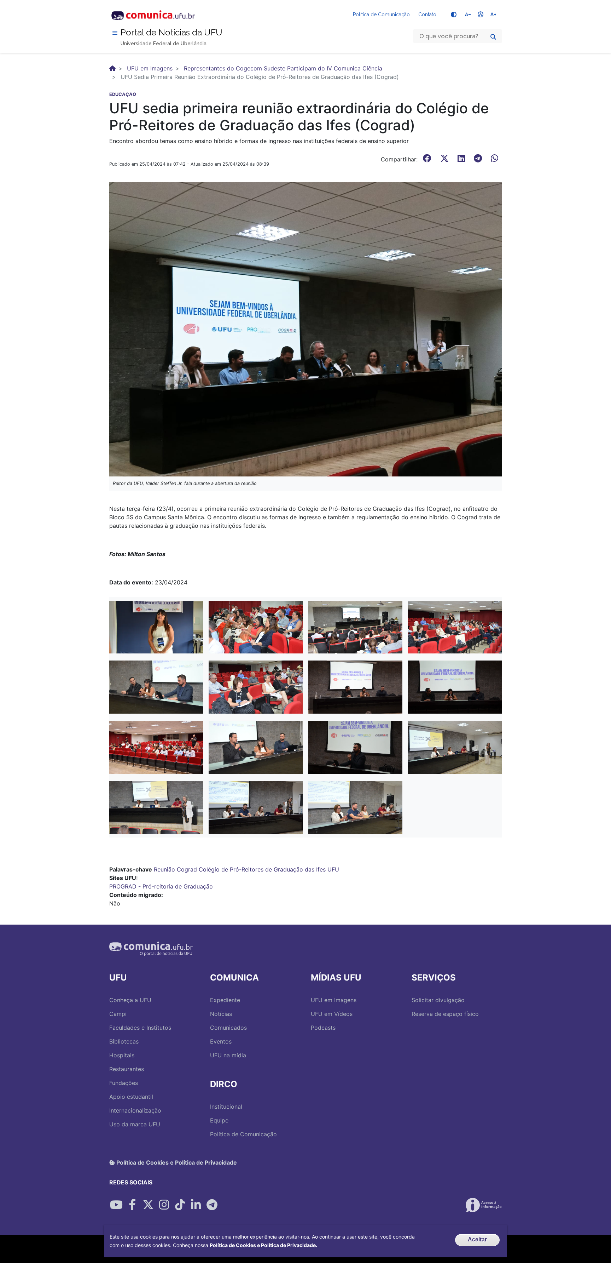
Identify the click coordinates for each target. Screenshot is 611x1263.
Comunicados (228, 1027)
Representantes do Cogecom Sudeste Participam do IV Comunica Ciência (283, 68)
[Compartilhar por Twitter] (148, 1205)
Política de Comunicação (381, 14)
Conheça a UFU (130, 1000)
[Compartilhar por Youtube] (116, 1205)
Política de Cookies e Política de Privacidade (176, 1162)
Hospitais (121, 1055)
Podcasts (323, 1027)
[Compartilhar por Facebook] (132, 1205)
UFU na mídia (228, 1055)
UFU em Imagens (150, 68)
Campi (118, 1013)
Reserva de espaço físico (445, 1013)
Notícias (221, 1013)
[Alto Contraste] (453, 14)
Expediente (225, 1000)
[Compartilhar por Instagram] (164, 1205)
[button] (156, 626)
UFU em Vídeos (332, 1013)
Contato (427, 14)
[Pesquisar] (493, 36)
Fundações (123, 1082)
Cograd (187, 869)
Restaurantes (126, 1069)
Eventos (221, 1041)
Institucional (226, 1106)
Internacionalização (135, 1110)
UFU (333, 869)
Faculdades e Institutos (140, 1027)
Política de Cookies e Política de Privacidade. (263, 1245)
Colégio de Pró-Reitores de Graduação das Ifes (262, 869)
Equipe (219, 1120)
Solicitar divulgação (438, 1000)
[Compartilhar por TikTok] (180, 1205)
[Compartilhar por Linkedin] (196, 1205)
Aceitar (477, 1239)
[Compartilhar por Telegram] (212, 1205)
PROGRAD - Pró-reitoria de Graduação (161, 886)
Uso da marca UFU (134, 1124)
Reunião (164, 869)
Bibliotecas (124, 1041)
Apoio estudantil (131, 1096)
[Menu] (115, 33)
